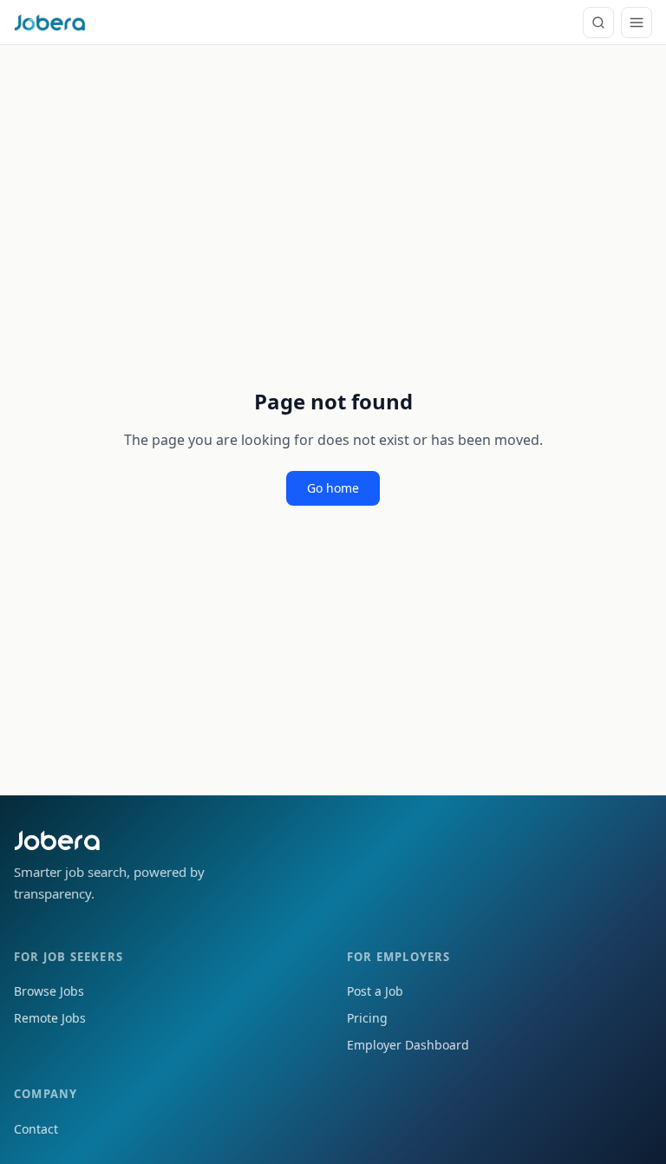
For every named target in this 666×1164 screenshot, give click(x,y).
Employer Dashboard (408, 1044)
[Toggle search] (598, 22)
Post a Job (375, 991)
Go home (333, 488)
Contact (36, 1129)
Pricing (367, 1018)
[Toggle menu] (636, 22)
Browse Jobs (49, 991)
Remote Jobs (50, 1018)
